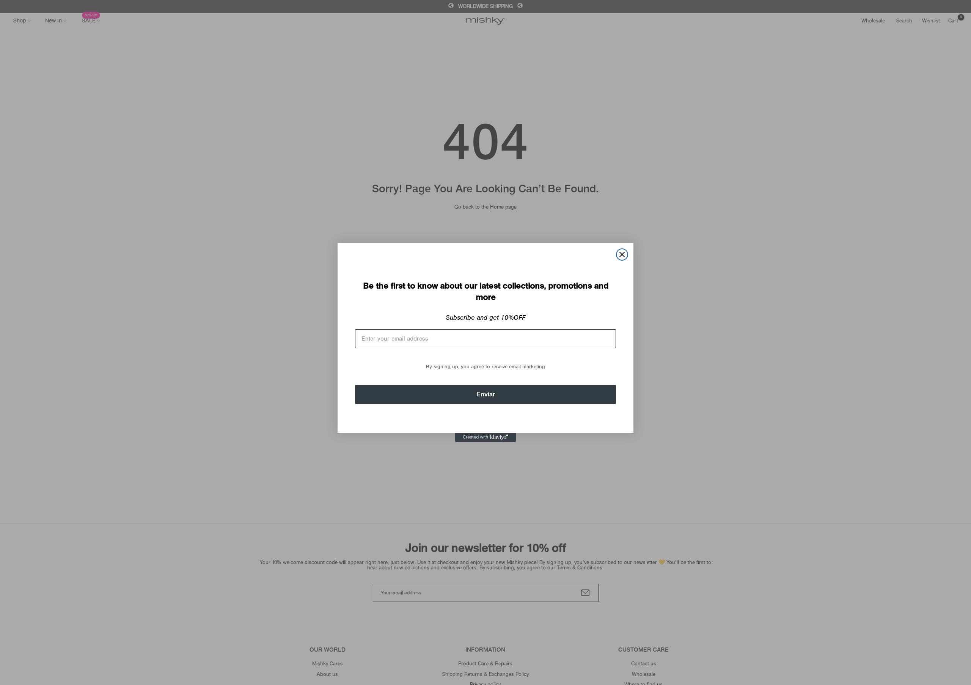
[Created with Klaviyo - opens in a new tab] (485, 437)
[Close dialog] (622, 254)
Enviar (485, 394)
